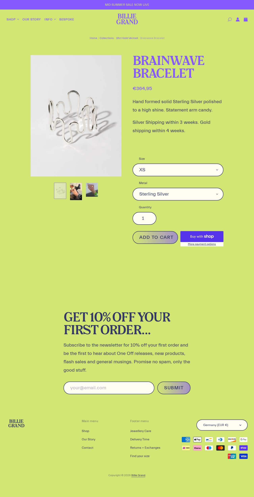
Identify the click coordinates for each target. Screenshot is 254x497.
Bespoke (66, 19)
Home (93, 38)
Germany (215, 425)
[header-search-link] (228, 19)
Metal (143, 183)
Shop (11, 19)
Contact (87, 448)
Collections (107, 38)
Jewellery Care (140, 431)
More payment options (202, 244)
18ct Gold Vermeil (127, 38)
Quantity (145, 207)
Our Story (31, 19)
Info (48, 19)
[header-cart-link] (244, 19)
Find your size (140, 456)
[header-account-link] (236, 19)
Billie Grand (127, 20)
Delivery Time (139, 439)
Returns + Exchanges (145, 448)
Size (142, 159)
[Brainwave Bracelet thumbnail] (60, 191)
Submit (174, 387)
